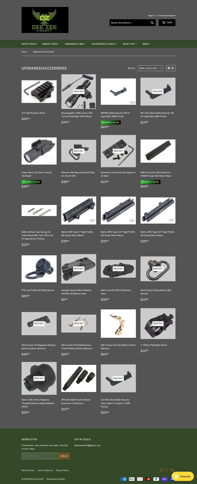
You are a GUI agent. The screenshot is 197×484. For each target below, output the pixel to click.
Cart (169, 22)
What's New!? (29, 43)
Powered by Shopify (55, 479)
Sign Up (64, 456)
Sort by (131, 68)
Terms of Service (45, 470)
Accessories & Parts (103, 43)
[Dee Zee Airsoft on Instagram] (167, 470)
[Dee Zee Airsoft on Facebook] (161, 470)
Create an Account (167, 15)
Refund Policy (28, 470)
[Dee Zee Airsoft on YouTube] (172, 470)
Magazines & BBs (74, 43)
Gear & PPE (129, 43)
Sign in (152, 15)
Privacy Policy (62, 470)
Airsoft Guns (50, 43)
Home (24, 51)
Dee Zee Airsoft (36, 479)
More (146, 43)
